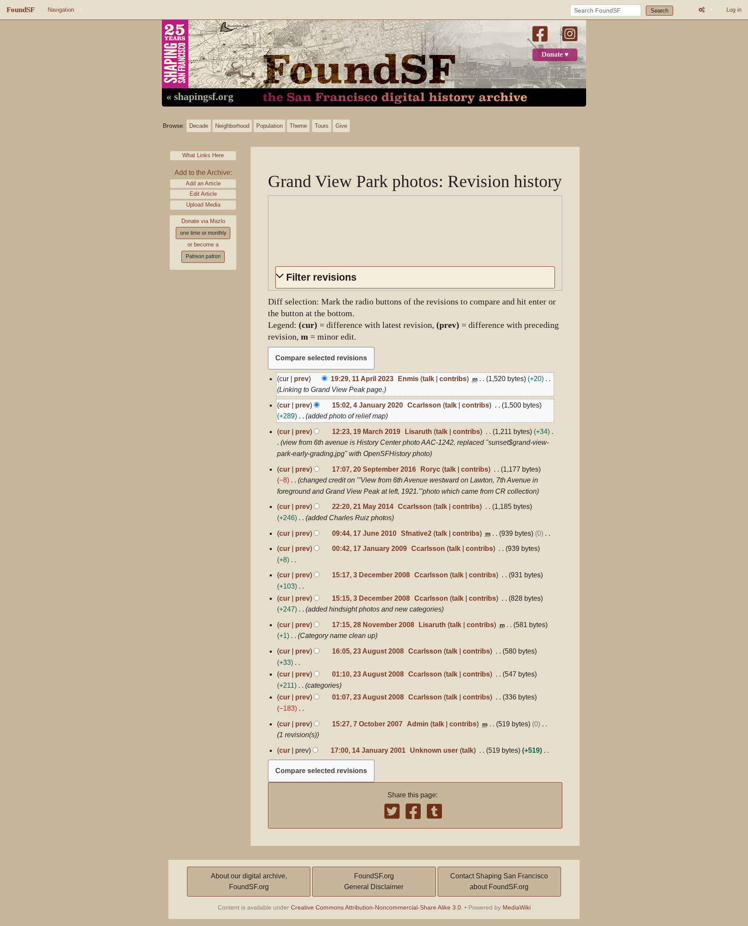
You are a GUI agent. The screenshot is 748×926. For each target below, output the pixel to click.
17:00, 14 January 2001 (368, 750)
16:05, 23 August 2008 (368, 651)
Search (659, 10)
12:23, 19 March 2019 (366, 431)
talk (428, 378)
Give (341, 126)
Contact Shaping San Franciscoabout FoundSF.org (499, 881)
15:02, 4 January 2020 (367, 405)
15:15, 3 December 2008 (371, 598)
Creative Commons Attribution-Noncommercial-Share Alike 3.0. (377, 907)
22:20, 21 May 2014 (362, 506)
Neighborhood (232, 126)
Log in (734, 9)
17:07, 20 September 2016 (374, 469)
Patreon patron (203, 256)
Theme (298, 126)
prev (301, 378)
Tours (322, 126)
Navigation (61, 9)
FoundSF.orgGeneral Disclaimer (373, 881)
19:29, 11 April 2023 (362, 378)
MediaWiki (517, 907)
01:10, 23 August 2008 (368, 674)
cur (284, 405)
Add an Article (203, 183)
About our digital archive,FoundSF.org (249, 881)
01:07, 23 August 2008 (368, 697)
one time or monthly (203, 233)
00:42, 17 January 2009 (369, 548)
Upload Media (203, 204)
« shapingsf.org (199, 97)
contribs (453, 378)
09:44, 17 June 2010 (364, 533)
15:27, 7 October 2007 (367, 724)
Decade (198, 126)
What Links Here (203, 155)
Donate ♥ (555, 54)
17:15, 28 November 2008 (373, 624)
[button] (415, 277)
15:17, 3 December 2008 (371, 575)
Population (269, 126)
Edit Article (203, 194)
